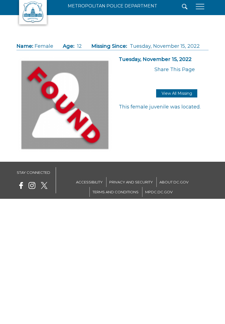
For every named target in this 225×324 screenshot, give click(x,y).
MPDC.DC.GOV (159, 192)
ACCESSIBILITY (89, 182)
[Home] (32, 26)
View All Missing (177, 93)
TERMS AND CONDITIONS (115, 192)
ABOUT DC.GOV (174, 182)
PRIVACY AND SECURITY (131, 182)
